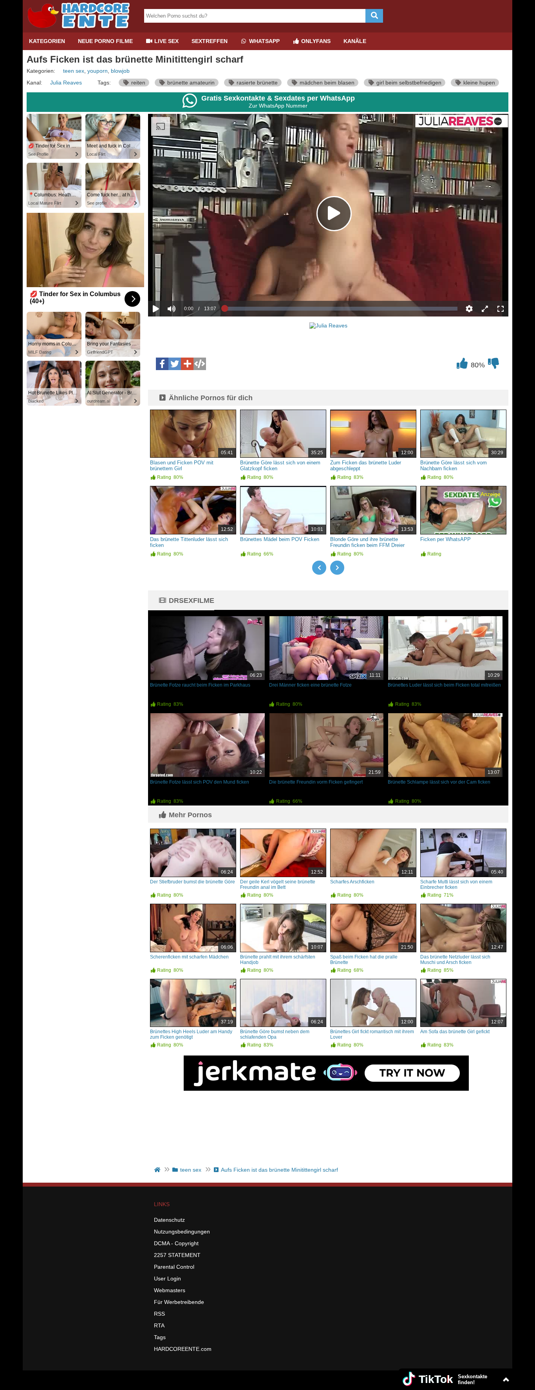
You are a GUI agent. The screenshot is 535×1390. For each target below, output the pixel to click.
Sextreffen (210, 41)
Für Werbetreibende (179, 1302)
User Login (167, 1278)
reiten (137, 82)
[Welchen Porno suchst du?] (374, 16)
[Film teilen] (187, 364)
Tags (160, 1337)
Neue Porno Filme (105, 41)
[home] (158, 1170)
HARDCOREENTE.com (182, 1349)
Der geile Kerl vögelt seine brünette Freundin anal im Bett (277, 884)
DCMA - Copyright (176, 1243)
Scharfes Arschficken (352, 882)
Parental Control (174, 1267)
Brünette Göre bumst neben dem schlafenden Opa (274, 1034)
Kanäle (354, 41)
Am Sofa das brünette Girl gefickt (455, 1031)
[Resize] (485, 308)
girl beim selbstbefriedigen (408, 82)
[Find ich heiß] (462, 365)
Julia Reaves (66, 82)
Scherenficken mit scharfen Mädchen (189, 957)
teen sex (73, 71)
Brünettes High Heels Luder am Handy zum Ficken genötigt (191, 1034)
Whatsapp (264, 41)
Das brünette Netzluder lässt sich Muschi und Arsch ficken (455, 959)
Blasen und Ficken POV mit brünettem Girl (181, 465)
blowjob (120, 71)
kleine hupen (478, 82)
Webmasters (169, 1290)
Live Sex (166, 41)
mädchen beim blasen (326, 82)
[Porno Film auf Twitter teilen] (174, 364)
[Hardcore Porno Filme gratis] (81, 29)
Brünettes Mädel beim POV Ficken (279, 539)
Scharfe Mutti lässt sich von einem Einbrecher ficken (456, 884)
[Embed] (199, 364)
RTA (159, 1325)
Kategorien (47, 41)
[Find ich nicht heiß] (493, 365)
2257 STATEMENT (177, 1255)
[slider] (185, 284)
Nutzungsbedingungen (182, 1231)
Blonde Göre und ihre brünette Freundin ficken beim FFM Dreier (367, 542)
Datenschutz (169, 1220)
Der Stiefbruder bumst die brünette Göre (192, 882)
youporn (97, 71)
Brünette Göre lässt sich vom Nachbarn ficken (453, 465)
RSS (159, 1314)
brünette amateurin (190, 82)
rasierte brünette (256, 82)
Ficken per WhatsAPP (445, 539)
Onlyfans (315, 41)
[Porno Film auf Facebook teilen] (162, 364)
